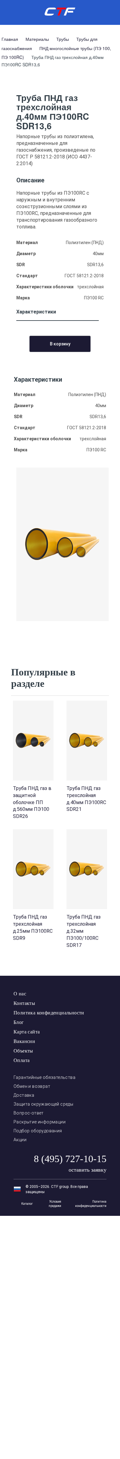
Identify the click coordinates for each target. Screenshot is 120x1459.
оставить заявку (87, 1170)
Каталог (27, 1203)
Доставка (24, 1095)
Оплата (22, 1060)
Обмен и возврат (32, 1086)
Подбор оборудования (38, 1130)
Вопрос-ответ (29, 1113)
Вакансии (24, 1041)
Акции (20, 1139)
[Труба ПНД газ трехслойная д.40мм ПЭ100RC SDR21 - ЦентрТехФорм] (86, 740)
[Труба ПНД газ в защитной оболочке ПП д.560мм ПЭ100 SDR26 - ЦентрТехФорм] (33, 740)
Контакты (24, 1003)
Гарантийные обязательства (44, 1077)
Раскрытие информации (40, 1121)
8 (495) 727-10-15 (70, 1158)
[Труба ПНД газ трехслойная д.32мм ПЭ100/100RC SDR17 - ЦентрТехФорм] (86, 869)
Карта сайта (27, 1031)
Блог (19, 1022)
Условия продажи (55, 1204)
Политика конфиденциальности (49, 1012)
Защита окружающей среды (43, 1104)
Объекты (23, 1050)
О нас (20, 993)
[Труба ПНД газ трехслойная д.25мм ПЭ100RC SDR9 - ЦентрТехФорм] (33, 869)
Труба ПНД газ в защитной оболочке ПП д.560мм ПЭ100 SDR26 (32, 802)
